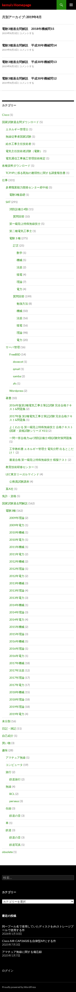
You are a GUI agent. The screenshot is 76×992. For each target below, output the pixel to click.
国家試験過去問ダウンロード (20, 122)
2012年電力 (16, 576)
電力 (19, 289)
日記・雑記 (9, 728)
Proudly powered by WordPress (19, 987)
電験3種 (11, 510)
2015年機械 (16, 626)
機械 (19, 260)
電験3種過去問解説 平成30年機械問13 (29, 62)
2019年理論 (16, 706)
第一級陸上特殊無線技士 (25, 223)
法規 (19, 267)
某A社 (9, 488)
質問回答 (18, 216)
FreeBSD (14, 354)
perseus (14, 801)
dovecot (18, 361)
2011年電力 (16, 554)
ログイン (7, 970)
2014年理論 (16, 612)
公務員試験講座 (19, 481)
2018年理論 (16, 699)
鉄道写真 (15, 844)
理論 (19, 281)
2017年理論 (16, 677)
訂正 (16, 245)
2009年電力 (16, 525)
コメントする (26, 33)
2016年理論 (16, 648)
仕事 (5, 180)
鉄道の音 (15, 815)
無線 (8, 786)
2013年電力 (16, 597)
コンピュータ (14, 764)
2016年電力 (16, 656)
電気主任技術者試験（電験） (24, 151)
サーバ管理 (13, 347)
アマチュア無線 (16, 757)
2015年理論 (16, 634)
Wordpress (16, 390)
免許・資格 (9, 496)
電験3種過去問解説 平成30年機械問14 (29, 45)
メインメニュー (71, 5)
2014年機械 (16, 605)
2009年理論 (16, 518)
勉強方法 (22, 303)
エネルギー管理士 (17, 129)
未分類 (6, 721)
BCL (12, 793)
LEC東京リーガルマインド (22, 474)
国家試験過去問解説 (15, 503)
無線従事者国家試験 (18, 136)
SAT (8, 202)
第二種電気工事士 (20, 231)
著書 (8, 398)
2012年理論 (16, 568)
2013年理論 (16, 590)
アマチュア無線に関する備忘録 (22, 951)
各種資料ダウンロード (16, 165)
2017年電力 (16, 685)
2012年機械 (16, 561)
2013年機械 (16, 583)
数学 (19, 252)
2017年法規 (16, 670)
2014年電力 (16, 619)
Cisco (5, 114)
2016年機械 (16, 641)
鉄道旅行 (15, 779)
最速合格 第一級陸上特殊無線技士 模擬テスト (38, 459)
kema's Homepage (16, 5)
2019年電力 (16, 714)
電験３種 (15, 238)
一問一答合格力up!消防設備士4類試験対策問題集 (40, 438)
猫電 (19, 274)
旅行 (8, 772)
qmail (16, 369)
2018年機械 (16, 692)
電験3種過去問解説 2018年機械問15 (28, 28)
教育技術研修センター (20, 467)
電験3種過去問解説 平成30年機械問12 (29, 78)
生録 (8, 808)
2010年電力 (16, 539)
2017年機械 (16, 663)
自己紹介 (7, 735)
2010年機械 (16, 532)
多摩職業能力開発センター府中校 (27, 187)
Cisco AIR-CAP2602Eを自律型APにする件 (29, 941)
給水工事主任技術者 (18, 143)
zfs (14, 383)
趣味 (5, 750)
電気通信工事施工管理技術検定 (25, 158)
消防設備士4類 (18, 209)
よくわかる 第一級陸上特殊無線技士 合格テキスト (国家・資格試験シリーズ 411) (41, 428)
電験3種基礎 (17, 194)
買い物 (6, 743)
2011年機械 (16, 547)
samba (17, 376)
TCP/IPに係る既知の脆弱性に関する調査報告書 (35, 173)
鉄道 (8, 830)
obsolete (7, 852)
